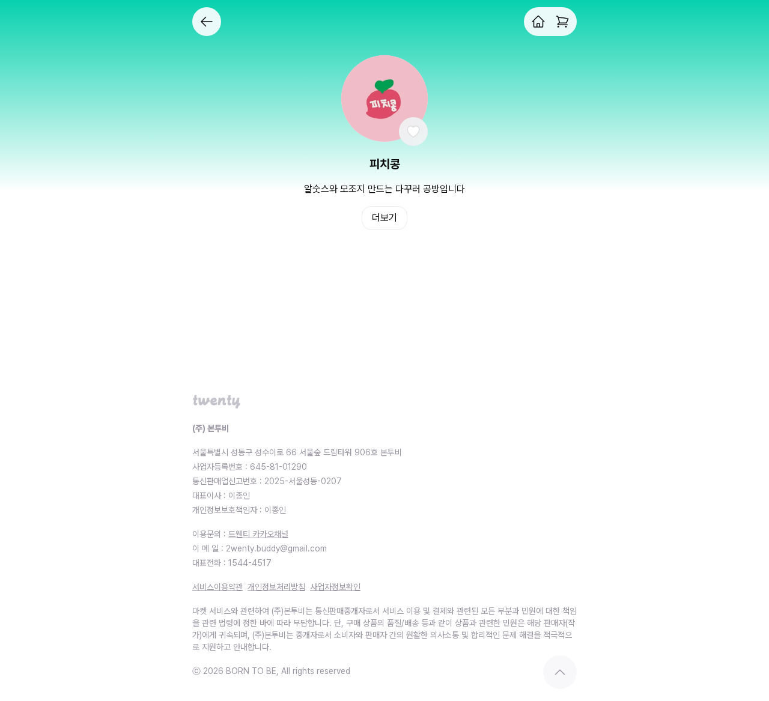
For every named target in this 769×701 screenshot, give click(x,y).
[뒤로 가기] (206, 21)
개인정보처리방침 (276, 587)
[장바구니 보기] (562, 21)
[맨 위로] (560, 672)
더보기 (384, 217)
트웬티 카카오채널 (258, 534)
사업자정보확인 (335, 587)
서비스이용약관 (217, 587)
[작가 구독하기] (413, 131)
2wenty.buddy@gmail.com (276, 548)
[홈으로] (538, 21)
